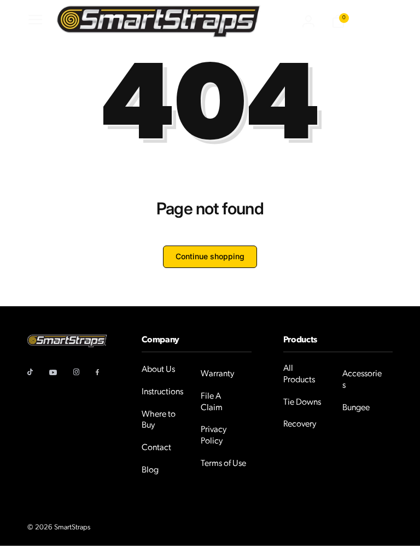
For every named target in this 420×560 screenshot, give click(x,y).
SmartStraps (72, 527)
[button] (34, 21)
